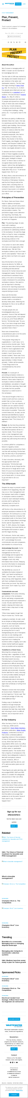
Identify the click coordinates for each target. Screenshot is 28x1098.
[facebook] (8, 42)
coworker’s (16, 92)
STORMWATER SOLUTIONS (14, 1071)
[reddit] (17, 42)
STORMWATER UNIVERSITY (14, 1073)
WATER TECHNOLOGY (14, 1077)
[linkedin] (11, 42)
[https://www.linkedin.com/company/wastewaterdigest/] (12, 1062)
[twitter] (14, 42)
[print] (25, 42)
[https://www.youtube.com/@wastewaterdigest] (17, 1062)
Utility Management (8, 12)
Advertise (9, 1083)
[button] (3, 4)
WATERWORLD (14, 1069)
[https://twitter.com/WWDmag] (15, 1062)
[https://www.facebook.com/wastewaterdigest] (10, 1062)
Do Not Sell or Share (18, 1083)
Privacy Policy (19, 1090)
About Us (4, 1083)
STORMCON (14, 1075)
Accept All (14, 1094)
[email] (19, 42)
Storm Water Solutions (18, 728)
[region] (14, 1091)
